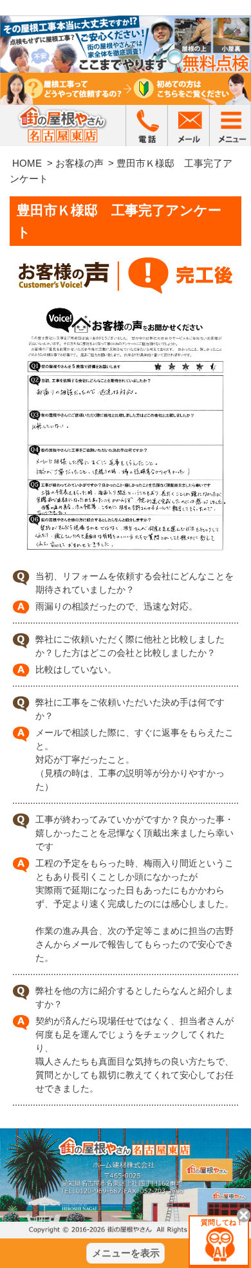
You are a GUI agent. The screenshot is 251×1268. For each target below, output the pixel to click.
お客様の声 (79, 163)
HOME (27, 163)
